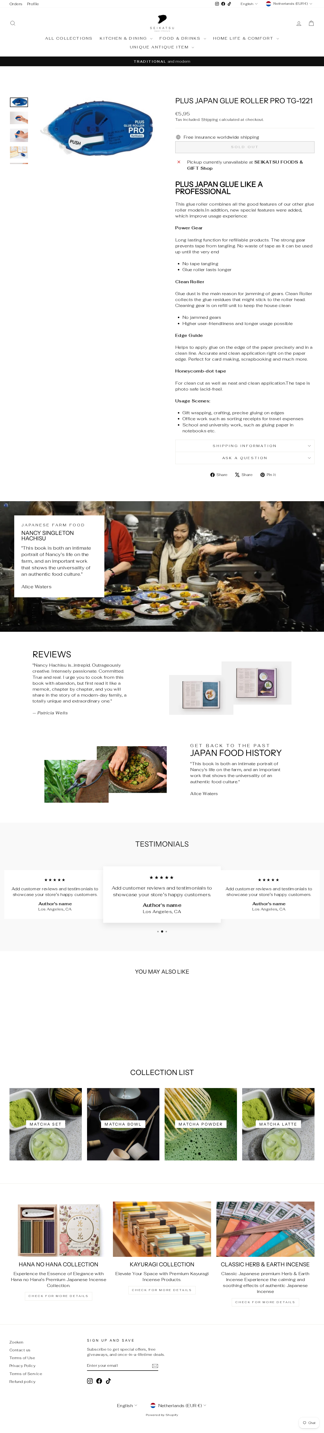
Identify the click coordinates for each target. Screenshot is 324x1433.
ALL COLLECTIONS (69, 38)
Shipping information (245, 445)
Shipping (209, 119)
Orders (16, 4)
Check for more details (58, 1296)
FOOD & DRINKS (181, 38)
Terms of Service (25, 1374)
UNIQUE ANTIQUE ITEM (160, 47)
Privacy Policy (22, 1365)
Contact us (20, 1350)
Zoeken (16, 1342)
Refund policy (22, 1381)
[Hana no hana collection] (58, 1229)
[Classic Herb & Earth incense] (265, 1229)
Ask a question (245, 458)
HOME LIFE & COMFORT (244, 38)
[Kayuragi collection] (162, 1229)
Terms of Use (22, 1358)
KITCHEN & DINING (124, 38)
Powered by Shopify (162, 1415)
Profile (33, 4)
